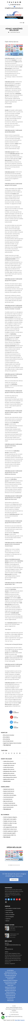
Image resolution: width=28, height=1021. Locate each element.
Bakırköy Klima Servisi (8, 773)
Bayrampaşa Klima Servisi (10, 777)
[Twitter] (11, 722)
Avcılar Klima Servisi (8, 767)
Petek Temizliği (9, 912)
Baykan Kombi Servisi (8, 791)
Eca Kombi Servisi (7, 799)
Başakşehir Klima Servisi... (9, 775)
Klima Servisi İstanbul (8, 735)
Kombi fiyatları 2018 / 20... (9, 835)
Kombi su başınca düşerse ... (10, 817)
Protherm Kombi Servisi (9, 803)
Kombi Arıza (10, 999)
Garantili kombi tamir (10, 994)
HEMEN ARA (14, 879)
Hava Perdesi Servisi (8, 741)
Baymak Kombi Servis (10, 990)
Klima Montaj (6, 739)
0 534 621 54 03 (15, 4)
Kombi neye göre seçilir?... (9, 833)
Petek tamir (10, 985)
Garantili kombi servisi (10, 975)
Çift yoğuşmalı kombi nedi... (10, 827)
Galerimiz (8, 918)
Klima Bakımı (6, 737)
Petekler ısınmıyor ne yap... (10, 821)
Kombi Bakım (10, 970)
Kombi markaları (7, 825)
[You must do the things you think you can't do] (7, 928)
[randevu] (14, 17)
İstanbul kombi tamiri (10, 972)
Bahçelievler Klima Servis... (9, 771)
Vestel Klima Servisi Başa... (10, 795)
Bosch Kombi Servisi (8, 807)
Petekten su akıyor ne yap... (10, 823)
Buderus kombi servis (10, 987)
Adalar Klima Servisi (8, 761)
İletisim (7, 920)
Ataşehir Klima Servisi (8, 765)
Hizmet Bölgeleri (10, 916)
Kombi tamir (10, 979)
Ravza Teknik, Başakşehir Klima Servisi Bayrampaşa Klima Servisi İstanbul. (14, 1009)
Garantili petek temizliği (10, 982)
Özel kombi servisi (10, 995)
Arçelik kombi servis (10, 989)
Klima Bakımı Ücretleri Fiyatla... (13, 908)
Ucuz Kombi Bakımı (10, 977)
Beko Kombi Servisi (8, 801)
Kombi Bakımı (9, 910)
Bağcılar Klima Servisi (8, 769)
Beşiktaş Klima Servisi (8, 779)
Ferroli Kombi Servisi (8, 797)
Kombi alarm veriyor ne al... (10, 829)
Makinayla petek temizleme (10, 980)
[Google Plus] (11, 717)
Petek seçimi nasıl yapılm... (10, 819)
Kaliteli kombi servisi (10, 984)
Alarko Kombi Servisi (8, 793)
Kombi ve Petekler (10, 914)
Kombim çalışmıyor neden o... (10, 831)
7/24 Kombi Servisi (10, 997)
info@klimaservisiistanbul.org (14, 8)
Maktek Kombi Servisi (8, 789)
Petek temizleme (10, 992)
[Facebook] (11, 712)
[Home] (8, 32)
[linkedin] (11, 727)
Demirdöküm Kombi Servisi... (10, 805)
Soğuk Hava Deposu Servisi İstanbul (12, 743)
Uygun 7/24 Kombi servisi (10, 973)
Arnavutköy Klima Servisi (9, 763)
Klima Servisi (10, 1000)
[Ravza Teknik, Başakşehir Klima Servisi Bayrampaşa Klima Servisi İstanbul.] (14, 14)
